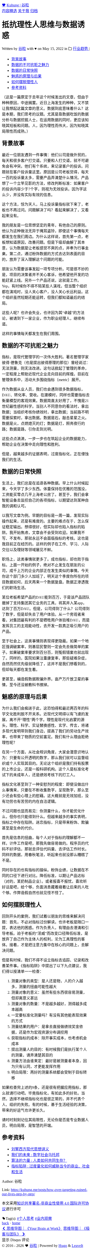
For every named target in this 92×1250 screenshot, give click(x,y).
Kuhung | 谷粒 (18, 5)
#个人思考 (25, 1218)
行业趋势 (81, 49)
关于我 (23, 11)
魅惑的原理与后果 (26, 76)
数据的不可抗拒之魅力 (30, 65)
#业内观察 (43, 1218)
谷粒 (22, 49)
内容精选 (9, 11)
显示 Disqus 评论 (15, 1240)
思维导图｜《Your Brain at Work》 (34, 1228)
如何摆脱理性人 (24, 82)
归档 (34, 11)
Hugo (63, 1246)
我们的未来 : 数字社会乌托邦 (35, 1155)
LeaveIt (77, 1246)
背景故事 (18, 59)
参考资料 (18, 88)
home (16, 1223)
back (5, 1223)
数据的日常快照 (24, 70)
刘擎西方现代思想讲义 (30, 1149)
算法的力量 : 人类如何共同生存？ (39, 1160)
